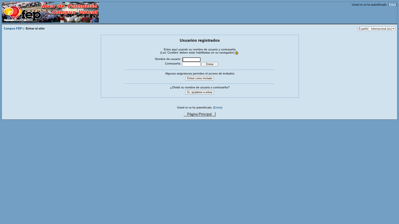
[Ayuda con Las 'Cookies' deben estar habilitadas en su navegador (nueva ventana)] (236, 52)
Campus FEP (13, 28)
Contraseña (172, 63)
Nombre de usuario (167, 59)
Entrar (392, 4)
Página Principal (199, 114)
